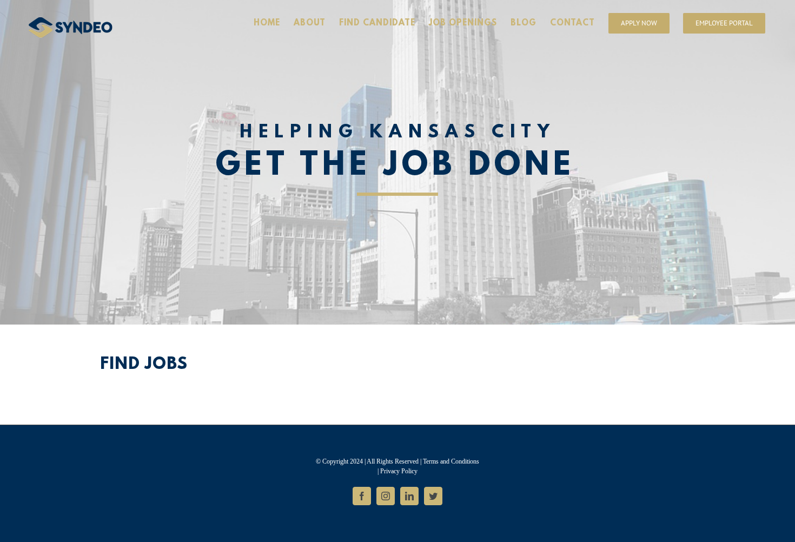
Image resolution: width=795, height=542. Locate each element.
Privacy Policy (399, 471)
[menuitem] (274, 22)
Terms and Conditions (451, 461)
